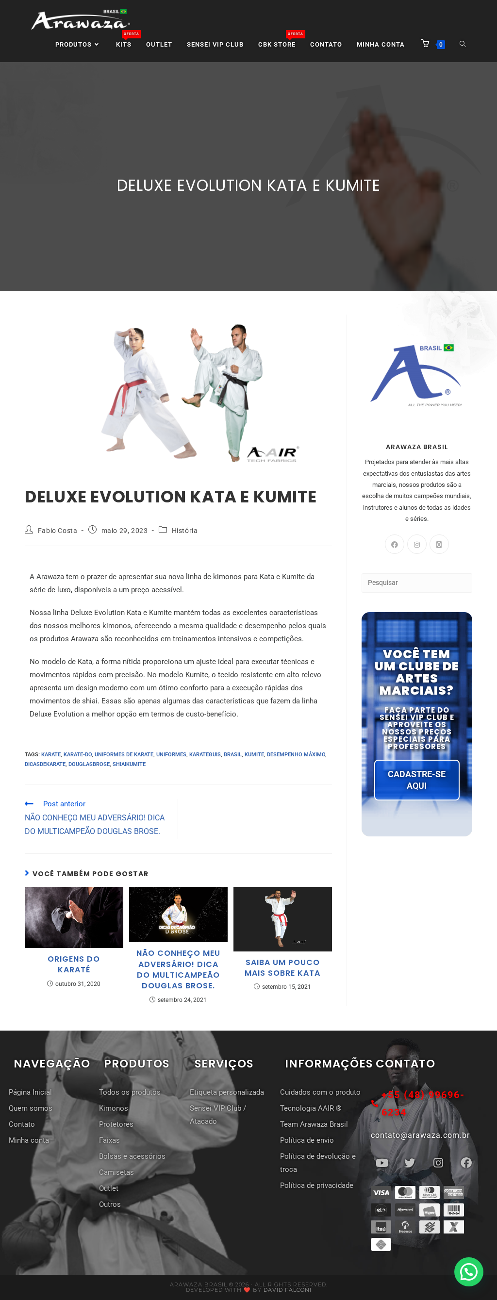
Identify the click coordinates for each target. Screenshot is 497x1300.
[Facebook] (394, 544)
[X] (439, 544)
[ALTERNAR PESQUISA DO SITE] (462, 44)
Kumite (254, 754)
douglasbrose (89, 764)
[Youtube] (382, 1162)
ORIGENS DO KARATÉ (74, 964)
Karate (51, 754)
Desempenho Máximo (296, 754)
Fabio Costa (58, 530)
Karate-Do (78, 754)
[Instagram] (417, 544)
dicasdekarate (45, 764)
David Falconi (288, 1289)
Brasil (233, 754)
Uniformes (171, 754)
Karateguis (205, 754)
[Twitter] (410, 1162)
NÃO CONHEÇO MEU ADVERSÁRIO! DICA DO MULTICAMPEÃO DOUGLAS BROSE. (178, 969)
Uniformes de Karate (124, 754)
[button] (468, 1271)
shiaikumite (129, 764)
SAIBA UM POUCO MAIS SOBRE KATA (282, 968)
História (185, 530)
